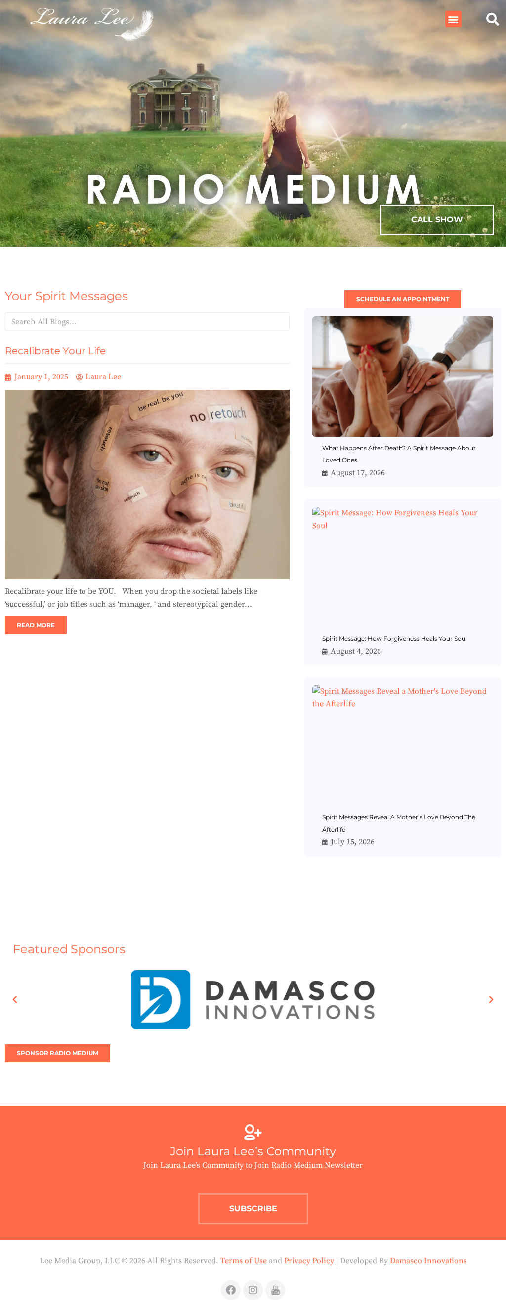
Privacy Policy (309, 1261)
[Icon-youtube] (275, 1290)
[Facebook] (231, 1290)
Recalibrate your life (55, 351)
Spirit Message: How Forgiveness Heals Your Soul (394, 638)
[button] (453, 19)
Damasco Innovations (428, 1261)
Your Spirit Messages (66, 296)
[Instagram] (253, 1290)
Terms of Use (243, 1261)
